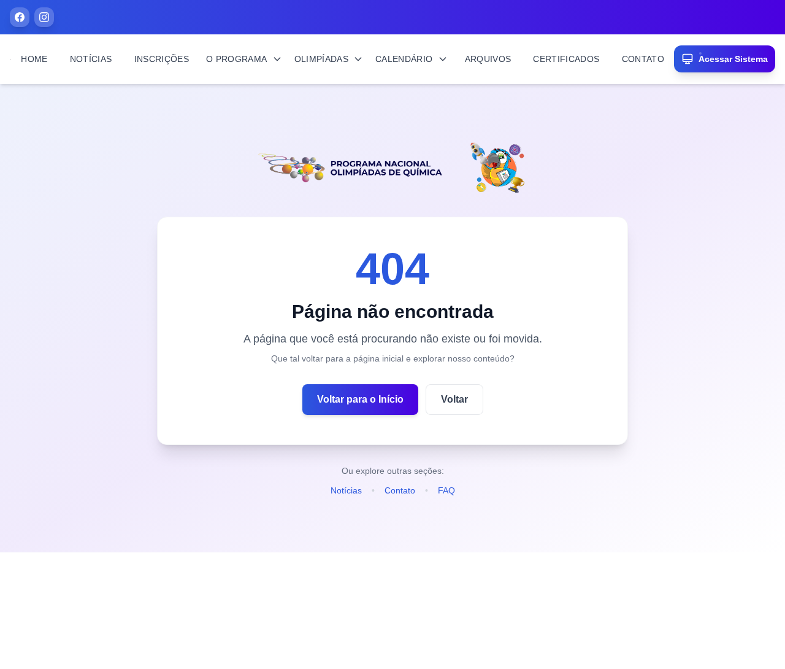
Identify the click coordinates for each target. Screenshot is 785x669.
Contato (400, 490)
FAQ (446, 490)
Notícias (346, 490)
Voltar (454, 399)
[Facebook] (19, 17)
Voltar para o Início (360, 399)
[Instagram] (44, 17)
